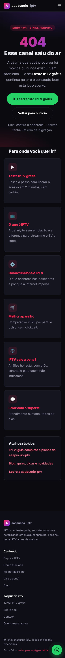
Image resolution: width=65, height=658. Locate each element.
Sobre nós (10, 609)
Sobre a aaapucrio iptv (25, 471)
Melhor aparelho (21, 316)
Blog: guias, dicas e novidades (31, 463)
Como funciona (13, 565)
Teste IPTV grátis (22, 176)
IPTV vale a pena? (22, 359)
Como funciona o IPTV (25, 273)
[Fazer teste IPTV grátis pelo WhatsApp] (57, 650)
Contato (9, 616)
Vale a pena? (12, 578)
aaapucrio (21, 6)
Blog (6, 585)
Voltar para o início (32, 113)
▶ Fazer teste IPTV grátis (32, 99)
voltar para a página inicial (33, 650)
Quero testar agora (16, 623)
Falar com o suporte (24, 408)
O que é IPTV (18, 224)
